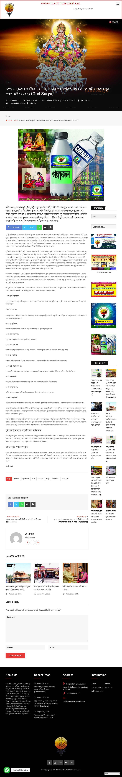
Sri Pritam (29, 534)
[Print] (50, 227)
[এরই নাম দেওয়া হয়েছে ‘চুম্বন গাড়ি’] (111, 470)
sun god (40, 479)
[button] (118, 4)
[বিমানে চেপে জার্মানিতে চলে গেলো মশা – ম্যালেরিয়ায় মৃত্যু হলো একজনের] (96, 406)
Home (10, 120)
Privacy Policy (97, 687)
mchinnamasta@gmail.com (74, 701)
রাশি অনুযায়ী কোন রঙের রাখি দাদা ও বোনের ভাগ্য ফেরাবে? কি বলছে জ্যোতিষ (96, 516)
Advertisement (97, 691)
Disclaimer (108, 687)
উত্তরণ (8, 116)
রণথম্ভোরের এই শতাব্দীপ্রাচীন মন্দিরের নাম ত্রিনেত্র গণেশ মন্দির (96, 452)
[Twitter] (16, 504)
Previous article (13, 516)
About (94, 684)
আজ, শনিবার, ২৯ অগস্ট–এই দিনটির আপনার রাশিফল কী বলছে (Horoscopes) (44, 689)
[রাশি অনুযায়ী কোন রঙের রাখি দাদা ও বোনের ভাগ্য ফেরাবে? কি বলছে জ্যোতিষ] (96, 504)
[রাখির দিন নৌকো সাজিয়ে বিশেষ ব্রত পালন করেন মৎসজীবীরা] (111, 504)
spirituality (25, 479)
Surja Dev (55, 479)
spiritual (16, 479)
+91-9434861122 (73, 693)
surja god (65, 479)
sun (33, 479)
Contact (107, 684)
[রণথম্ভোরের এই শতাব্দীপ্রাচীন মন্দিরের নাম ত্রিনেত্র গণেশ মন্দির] (96, 440)
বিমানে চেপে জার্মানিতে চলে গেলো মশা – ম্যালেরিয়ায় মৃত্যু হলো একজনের (96, 419)
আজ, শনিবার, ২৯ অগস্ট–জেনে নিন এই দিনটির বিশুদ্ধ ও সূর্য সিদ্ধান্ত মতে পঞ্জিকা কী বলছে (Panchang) (111, 388)
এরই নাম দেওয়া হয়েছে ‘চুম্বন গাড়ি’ (110, 480)
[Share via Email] (45, 227)
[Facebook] (10, 504)
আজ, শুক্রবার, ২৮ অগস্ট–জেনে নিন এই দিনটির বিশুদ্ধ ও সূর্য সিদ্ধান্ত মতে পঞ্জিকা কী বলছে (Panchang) (96, 486)
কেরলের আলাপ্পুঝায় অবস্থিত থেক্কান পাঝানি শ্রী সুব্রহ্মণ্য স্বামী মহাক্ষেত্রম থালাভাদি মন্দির (111, 422)
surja (47, 479)
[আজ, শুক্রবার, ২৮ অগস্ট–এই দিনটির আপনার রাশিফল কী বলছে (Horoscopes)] (111, 440)
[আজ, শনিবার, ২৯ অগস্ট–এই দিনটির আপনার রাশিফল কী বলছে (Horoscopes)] (96, 373)
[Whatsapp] (39, 227)
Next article (81, 516)
